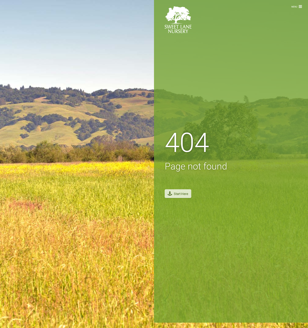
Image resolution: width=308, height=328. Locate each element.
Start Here (181, 196)
